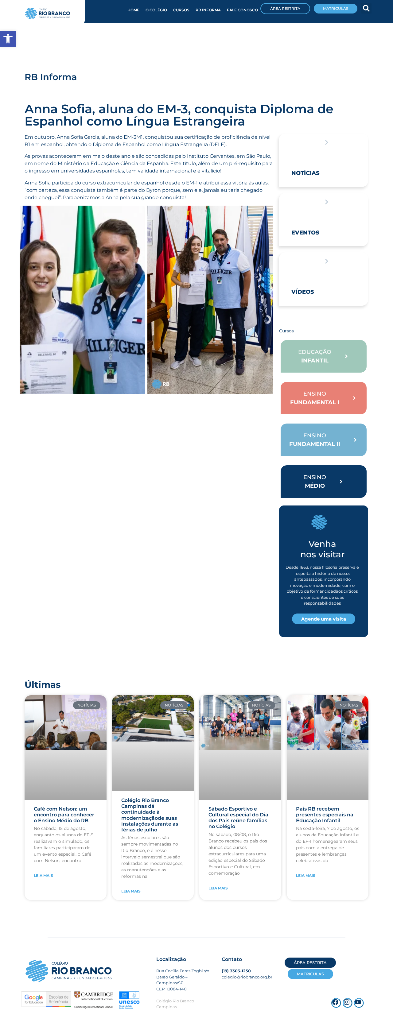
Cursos (181, 10)
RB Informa (208, 10)
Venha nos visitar (322, 549)
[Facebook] (336, 1003)
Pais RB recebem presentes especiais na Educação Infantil (324, 814)
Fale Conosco (242, 10)
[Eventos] (326, 202)
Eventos (305, 232)
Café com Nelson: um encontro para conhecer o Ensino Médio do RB (64, 814)
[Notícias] (326, 142)
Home (133, 10)
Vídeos (302, 291)
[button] (366, 8)
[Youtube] (359, 1003)
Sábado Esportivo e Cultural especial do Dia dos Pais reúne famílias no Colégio (238, 818)
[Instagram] (347, 1003)
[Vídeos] (326, 261)
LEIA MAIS (43, 875)
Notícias (305, 173)
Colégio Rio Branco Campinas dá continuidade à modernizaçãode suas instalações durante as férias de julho (149, 815)
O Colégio (156, 10)
